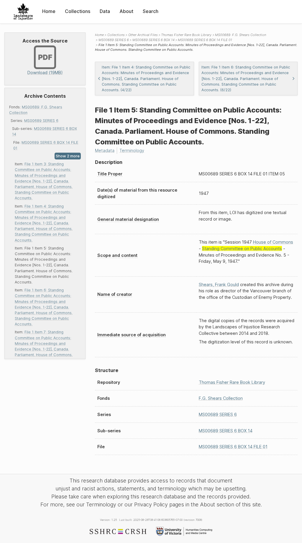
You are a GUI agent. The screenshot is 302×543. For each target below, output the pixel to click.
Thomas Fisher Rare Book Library (186, 35)
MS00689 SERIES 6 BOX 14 (153, 40)
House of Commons (273, 241)
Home (48, 11)
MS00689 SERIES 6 (41, 120)
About (126, 11)
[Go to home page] (23, 11)
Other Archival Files (143, 35)
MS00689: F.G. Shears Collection (240, 35)
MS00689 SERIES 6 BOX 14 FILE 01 (205, 40)
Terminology (131, 150)
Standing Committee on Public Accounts (242, 248)
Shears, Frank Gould (219, 284)
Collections (77, 11)
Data (105, 11)
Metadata (104, 150)
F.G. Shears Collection (221, 398)
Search (150, 11)
